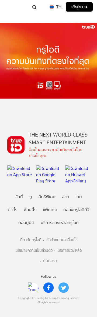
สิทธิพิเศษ (47, 197)
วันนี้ (19, 197)
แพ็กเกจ (50, 210)
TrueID (15, 7)
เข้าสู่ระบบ (79, 7)
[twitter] (63, 287)
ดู (30, 197)
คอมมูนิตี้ (26, 223)
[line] (33, 287)
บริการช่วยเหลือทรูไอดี (60, 223)
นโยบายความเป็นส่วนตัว (34, 250)
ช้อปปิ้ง (30, 210)
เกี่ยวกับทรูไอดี (30, 240)
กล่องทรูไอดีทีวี (76, 210)
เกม (78, 197)
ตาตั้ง (13, 210)
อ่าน (65, 197)
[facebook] (48, 287)
